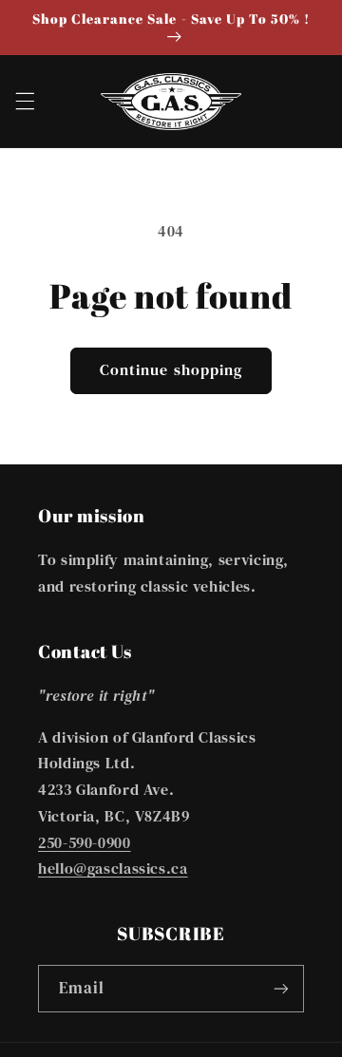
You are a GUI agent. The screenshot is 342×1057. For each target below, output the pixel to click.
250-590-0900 (84, 843)
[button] (25, 101)
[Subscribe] (281, 988)
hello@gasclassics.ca (113, 868)
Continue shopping (171, 370)
